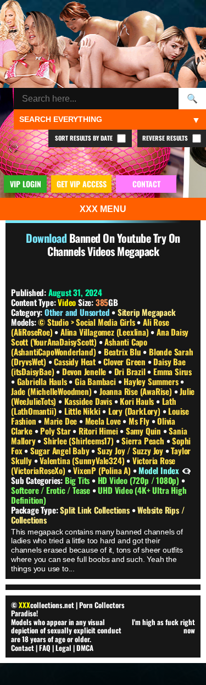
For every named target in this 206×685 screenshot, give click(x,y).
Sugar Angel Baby (61, 450)
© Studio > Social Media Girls (87, 322)
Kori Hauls (138, 401)
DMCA (84, 647)
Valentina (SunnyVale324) (83, 460)
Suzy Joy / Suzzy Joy (131, 450)
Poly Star (56, 431)
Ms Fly (140, 421)
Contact (22, 647)
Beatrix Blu (123, 352)
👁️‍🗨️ (186, 470)
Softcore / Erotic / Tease (51, 490)
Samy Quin (144, 431)
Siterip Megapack (147, 312)
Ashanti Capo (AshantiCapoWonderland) (79, 347)
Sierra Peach (143, 441)
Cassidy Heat (75, 361)
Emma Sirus (172, 371)
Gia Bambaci (96, 381)
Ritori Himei (99, 431)
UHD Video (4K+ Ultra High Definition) (98, 495)
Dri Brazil (131, 371)
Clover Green (125, 361)
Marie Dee (61, 421)
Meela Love (104, 421)
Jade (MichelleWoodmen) (52, 391)
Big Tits (78, 480)
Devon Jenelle (85, 371)
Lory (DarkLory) (135, 411)
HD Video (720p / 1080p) (139, 480)
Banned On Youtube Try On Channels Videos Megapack (113, 244)
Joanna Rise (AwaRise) (136, 391)
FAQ (45, 647)
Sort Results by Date (84, 137)
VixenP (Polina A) (102, 470)
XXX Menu (103, 209)
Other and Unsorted (76, 312)
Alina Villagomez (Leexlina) (105, 332)
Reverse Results (166, 137)
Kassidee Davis (89, 401)
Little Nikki (83, 411)
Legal (63, 647)
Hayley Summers (152, 381)
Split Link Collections (95, 510)
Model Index (158, 470)
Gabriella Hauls (43, 381)
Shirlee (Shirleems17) (79, 441)
